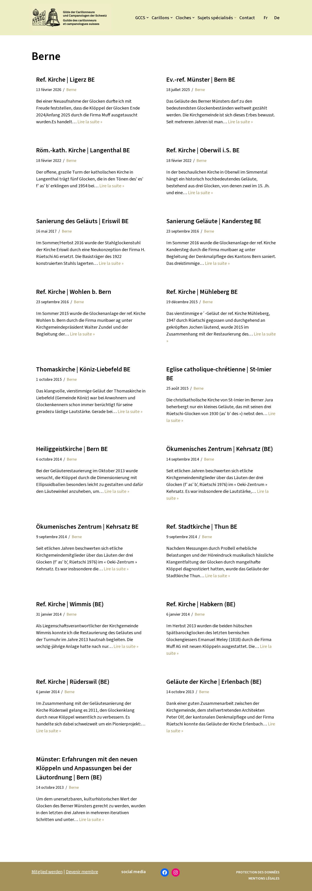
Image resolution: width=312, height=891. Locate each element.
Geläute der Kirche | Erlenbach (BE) (214, 681)
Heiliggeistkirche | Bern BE (72, 449)
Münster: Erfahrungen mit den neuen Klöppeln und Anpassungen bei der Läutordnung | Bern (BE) (86, 768)
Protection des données (258, 872)
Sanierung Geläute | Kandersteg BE (213, 221)
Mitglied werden (47, 872)
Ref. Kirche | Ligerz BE (65, 79)
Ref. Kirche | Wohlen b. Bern (73, 291)
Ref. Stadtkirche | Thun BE (201, 526)
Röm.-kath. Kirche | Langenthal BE (83, 150)
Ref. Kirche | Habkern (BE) (200, 604)
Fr (266, 18)
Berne (71, 90)
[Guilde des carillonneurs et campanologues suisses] (71, 17)
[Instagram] (176, 872)
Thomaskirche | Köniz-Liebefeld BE (83, 369)
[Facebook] (165, 872)
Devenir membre (82, 872)
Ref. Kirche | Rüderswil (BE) (72, 681)
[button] (147, 17)
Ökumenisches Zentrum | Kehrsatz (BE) (219, 449)
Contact (247, 18)
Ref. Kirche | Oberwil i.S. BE (203, 150)
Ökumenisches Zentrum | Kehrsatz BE (87, 526)
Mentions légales (264, 878)
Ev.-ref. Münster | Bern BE (200, 79)
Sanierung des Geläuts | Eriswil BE (82, 221)
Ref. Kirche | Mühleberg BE (202, 291)
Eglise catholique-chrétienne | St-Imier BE (218, 374)
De (277, 18)
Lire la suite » (89, 122)
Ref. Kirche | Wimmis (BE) (70, 604)
